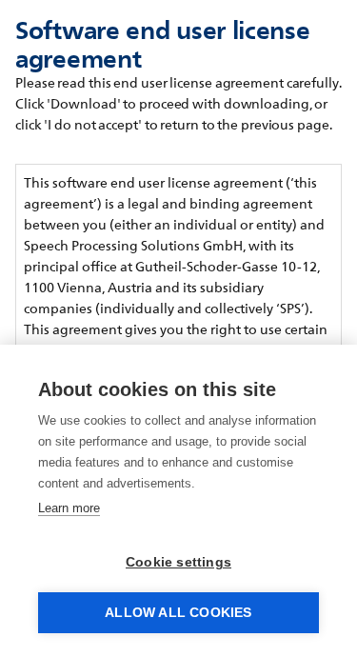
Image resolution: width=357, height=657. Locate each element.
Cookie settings (178, 562)
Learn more (69, 508)
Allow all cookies (178, 613)
